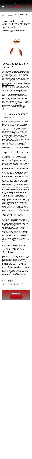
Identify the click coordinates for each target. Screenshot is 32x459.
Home (4, 15)
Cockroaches (20, 284)
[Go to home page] (16, 6)
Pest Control (12, 284)
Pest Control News (12, 15)
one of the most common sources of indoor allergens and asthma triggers (15, 73)
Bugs (4, 284)
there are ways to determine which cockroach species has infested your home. (14, 194)
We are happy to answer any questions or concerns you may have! (15, 273)
